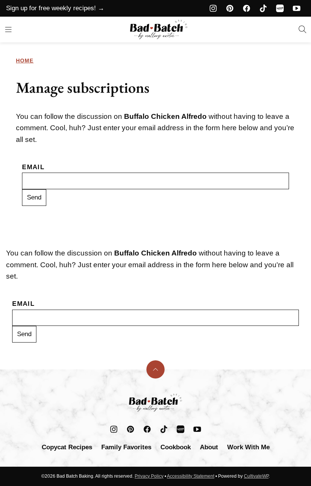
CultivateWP (256, 476)
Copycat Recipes (67, 447)
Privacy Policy (149, 476)
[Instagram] (213, 8)
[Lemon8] (280, 8)
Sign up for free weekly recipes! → (55, 8)
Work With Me (248, 447)
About (209, 447)
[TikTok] (263, 8)
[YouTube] (296, 8)
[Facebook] (246, 8)
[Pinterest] (229, 8)
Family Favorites (126, 447)
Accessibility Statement (190, 476)
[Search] (302, 29)
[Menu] (8, 29)
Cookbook (175, 447)
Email (33, 167)
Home (24, 61)
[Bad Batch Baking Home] (158, 29)
